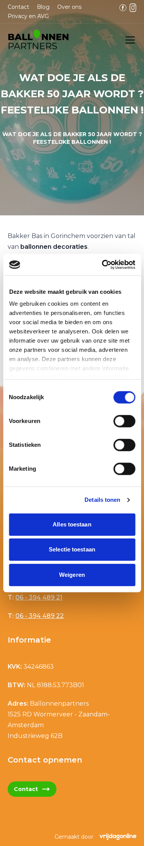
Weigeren (72, 574)
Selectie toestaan (72, 549)
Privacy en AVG (28, 16)
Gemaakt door (74, 836)
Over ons (69, 6)
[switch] (124, 421)
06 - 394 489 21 (38, 597)
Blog (43, 6)
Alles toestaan (72, 524)
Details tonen (102, 499)
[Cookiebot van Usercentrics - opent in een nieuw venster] (102, 265)
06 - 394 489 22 (39, 616)
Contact (18, 6)
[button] (38, 40)
